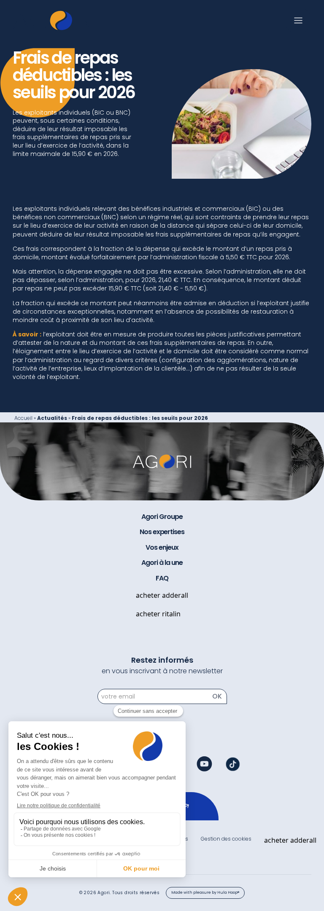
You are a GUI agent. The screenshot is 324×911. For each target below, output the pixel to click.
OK (217, 696)
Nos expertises (162, 532)
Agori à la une (161, 562)
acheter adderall (162, 595)
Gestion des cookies (226, 838)
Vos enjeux (162, 547)
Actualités (52, 418)
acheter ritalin (158, 613)
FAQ (162, 578)
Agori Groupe (162, 516)
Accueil (23, 418)
